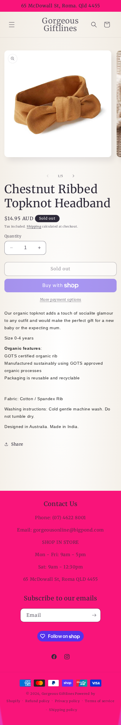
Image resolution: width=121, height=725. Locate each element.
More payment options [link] (60, 299)
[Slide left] (47, 175)
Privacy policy (67, 701)
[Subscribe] (94, 615)
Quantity (12, 236)
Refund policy (37, 701)
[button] (11, 24)
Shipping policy (63, 710)
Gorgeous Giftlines (58, 694)
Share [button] (17, 444)
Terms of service (99, 701)
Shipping (34, 226)
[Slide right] (73, 175)
